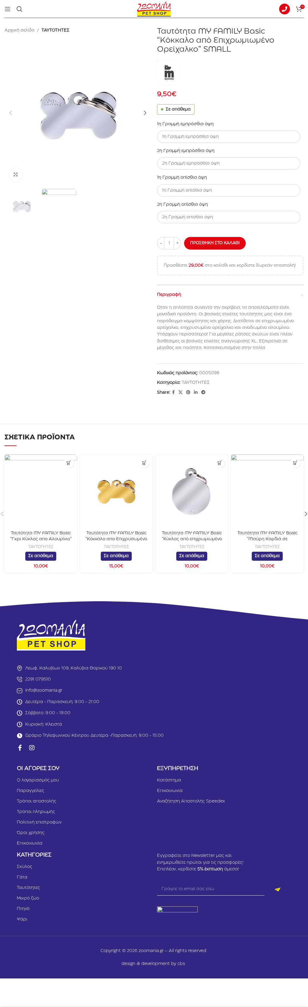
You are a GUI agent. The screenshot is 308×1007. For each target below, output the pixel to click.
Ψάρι (22, 919)
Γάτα (22, 877)
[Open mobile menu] (8, 9)
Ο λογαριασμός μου (38, 780)
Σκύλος (24, 867)
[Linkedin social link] (195, 392)
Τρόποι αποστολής (36, 801)
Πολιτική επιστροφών (39, 822)
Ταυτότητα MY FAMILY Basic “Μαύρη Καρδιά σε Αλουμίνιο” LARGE (267, 539)
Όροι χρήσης (31, 833)
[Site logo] (154, 9)
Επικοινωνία (29, 843)
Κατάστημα (169, 780)
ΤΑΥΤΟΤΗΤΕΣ (55, 30)
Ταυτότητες (28, 888)
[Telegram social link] (203, 392)
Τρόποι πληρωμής (36, 812)
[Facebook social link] (173, 392)
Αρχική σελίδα (20, 30)
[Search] (20, 9)
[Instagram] (32, 748)
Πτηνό (23, 909)
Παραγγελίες (30, 791)
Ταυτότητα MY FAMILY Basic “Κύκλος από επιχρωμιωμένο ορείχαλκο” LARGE (192, 539)
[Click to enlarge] (16, 175)
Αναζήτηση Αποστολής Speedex (191, 801)
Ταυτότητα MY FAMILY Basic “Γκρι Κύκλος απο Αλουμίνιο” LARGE (41, 539)
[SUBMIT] (277, 889)
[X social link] (180, 392)
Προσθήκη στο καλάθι (215, 243)
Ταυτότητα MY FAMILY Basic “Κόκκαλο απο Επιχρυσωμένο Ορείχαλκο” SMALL (116, 539)
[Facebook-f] (20, 748)
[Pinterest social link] (188, 392)
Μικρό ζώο (28, 898)
